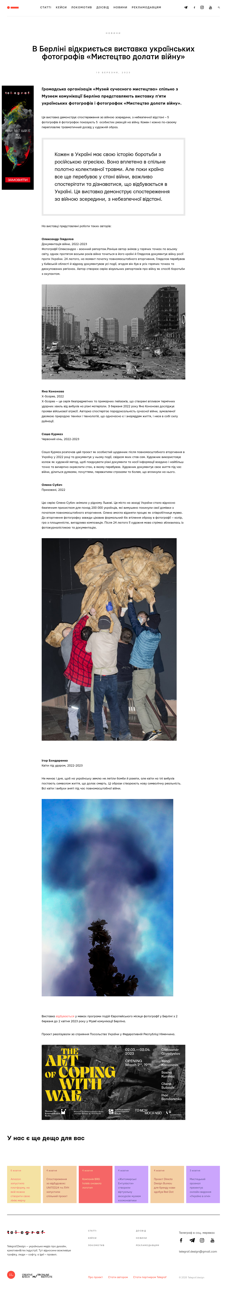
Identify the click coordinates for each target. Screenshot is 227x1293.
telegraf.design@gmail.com (181, 1251)
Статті (45, 7)
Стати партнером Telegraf (149, 1277)
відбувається (65, 1016)
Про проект (95, 1277)
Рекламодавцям (146, 7)
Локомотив (81, 7)
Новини (120, 7)
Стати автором (118, 1277)
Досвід (102, 7)
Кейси (61, 7)
